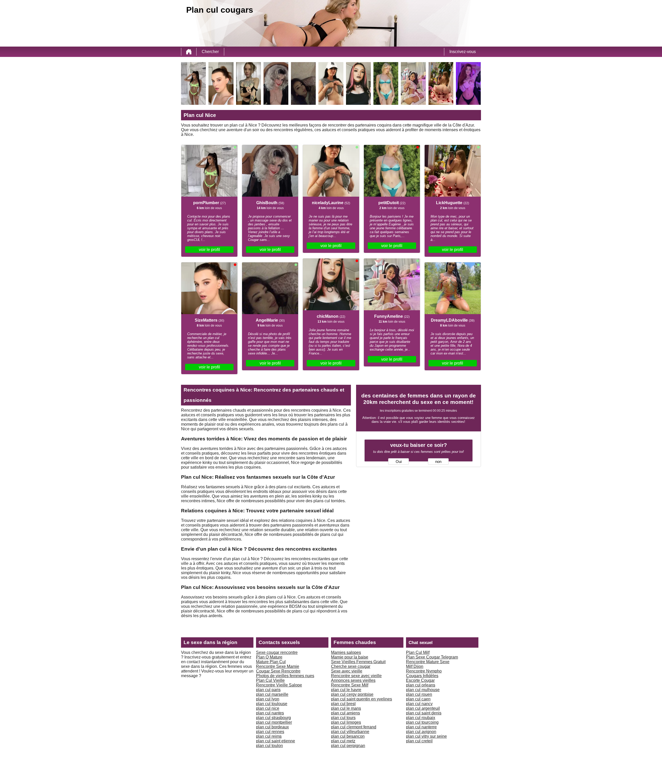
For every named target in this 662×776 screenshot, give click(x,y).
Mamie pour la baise (349, 657)
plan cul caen (418, 699)
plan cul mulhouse (423, 690)
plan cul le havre (346, 690)
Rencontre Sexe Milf (349, 685)
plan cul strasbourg (273, 717)
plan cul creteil (419, 741)
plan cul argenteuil (423, 708)
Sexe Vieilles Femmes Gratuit (358, 662)
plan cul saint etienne (275, 741)
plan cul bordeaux (272, 727)
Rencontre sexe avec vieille (356, 676)
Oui (399, 462)
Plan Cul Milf (418, 652)
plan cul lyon (267, 699)
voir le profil (209, 249)
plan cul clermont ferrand (353, 727)
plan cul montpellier (274, 722)
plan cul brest (343, 703)
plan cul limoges (346, 722)
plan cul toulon (269, 745)
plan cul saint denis (423, 713)
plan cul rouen (419, 694)
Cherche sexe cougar (350, 666)
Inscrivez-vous (462, 51)
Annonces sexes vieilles (353, 680)
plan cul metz (343, 741)
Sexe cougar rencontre (277, 652)
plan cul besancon (348, 736)
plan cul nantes (270, 713)
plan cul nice (267, 708)
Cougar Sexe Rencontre (278, 671)
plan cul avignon (421, 731)
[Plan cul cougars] (188, 52)
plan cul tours (343, 717)
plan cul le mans (346, 708)
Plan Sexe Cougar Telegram (432, 657)
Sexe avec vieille (346, 671)
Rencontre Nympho (424, 671)
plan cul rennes (270, 731)
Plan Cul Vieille (270, 680)
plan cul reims (269, 736)
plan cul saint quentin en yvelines (361, 699)
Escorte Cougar (420, 680)
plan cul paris (268, 690)
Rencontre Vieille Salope (279, 685)
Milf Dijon (414, 666)
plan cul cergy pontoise (352, 694)
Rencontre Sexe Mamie (277, 666)
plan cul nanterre (421, 727)
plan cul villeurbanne (350, 731)
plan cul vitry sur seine (426, 736)
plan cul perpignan (348, 745)
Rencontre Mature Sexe (427, 662)
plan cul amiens (345, 713)
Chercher (210, 51)
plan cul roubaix (420, 717)
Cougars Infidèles (422, 676)
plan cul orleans (420, 685)
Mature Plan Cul (271, 662)
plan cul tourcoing (422, 722)
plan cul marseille (272, 694)
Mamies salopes (346, 652)
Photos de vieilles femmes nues (285, 676)
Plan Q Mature (269, 657)
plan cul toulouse (271, 703)
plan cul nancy (419, 703)
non (438, 462)
